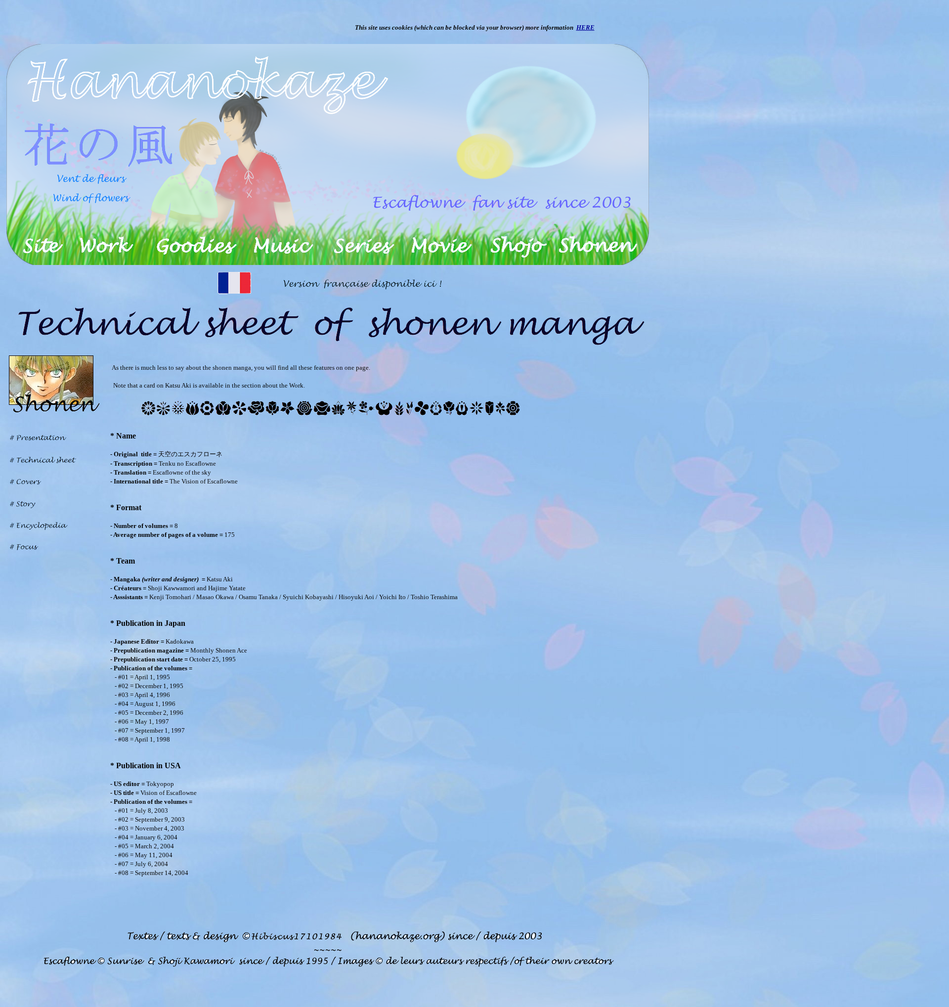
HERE (585, 27)
